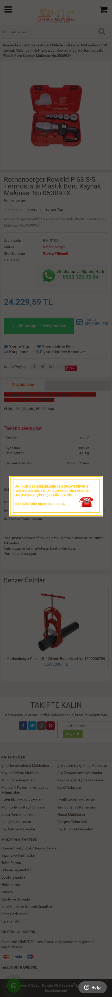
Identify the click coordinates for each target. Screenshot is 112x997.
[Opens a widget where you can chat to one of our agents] (92, 987)
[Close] (93, 482)
